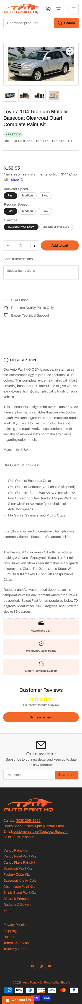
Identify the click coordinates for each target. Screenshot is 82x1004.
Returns (9, 937)
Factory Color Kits (17, 874)
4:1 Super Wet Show (21, 226)
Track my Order (15, 949)
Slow (44, 195)
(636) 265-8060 (28, 820)
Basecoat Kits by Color (20, 880)
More (7, 911)
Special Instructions (18, 259)
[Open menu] (74, 9)
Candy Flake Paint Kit (19, 862)
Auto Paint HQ (32, 982)
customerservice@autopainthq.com (40, 831)
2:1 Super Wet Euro (56, 226)
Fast (10, 195)
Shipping (10, 931)
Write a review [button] (41, 717)
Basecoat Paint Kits (17, 868)
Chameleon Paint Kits (19, 886)
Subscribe (66, 775)
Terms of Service (16, 943)
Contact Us (20, 1000)
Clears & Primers (16, 899)
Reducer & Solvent (17, 904)
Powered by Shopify (57, 982)
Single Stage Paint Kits (19, 892)
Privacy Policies (15, 925)
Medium (27, 195)
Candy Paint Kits (15, 850)
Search (69, 23)
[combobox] (41, 23)
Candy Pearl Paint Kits (19, 856)
